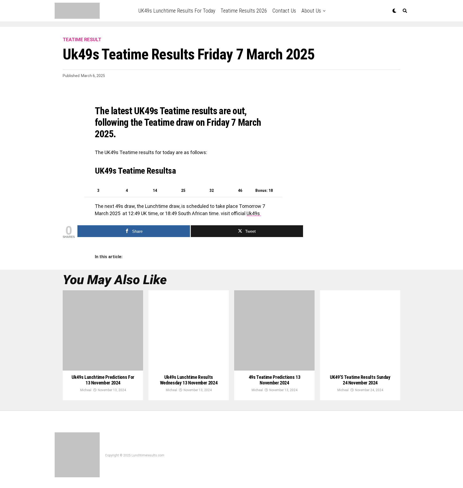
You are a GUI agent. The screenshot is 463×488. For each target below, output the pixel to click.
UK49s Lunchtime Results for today (176, 10)
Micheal (85, 390)
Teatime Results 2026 (244, 10)
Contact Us (284, 10)
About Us (311, 10)
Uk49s (254, 213)
